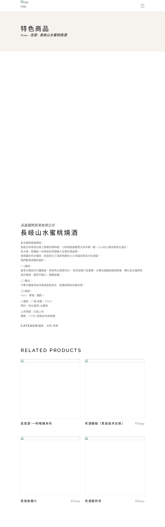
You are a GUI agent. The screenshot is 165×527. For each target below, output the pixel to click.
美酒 (55, 325)
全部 (49, 325)
